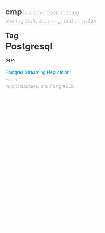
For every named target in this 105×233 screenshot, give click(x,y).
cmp (13, 11)
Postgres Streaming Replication (37, 71)
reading (70, 12)
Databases (27, 86)
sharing (20, 20)
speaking (49, 20)
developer (45, 12)
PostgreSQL (62, 86)
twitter (89, 20)
